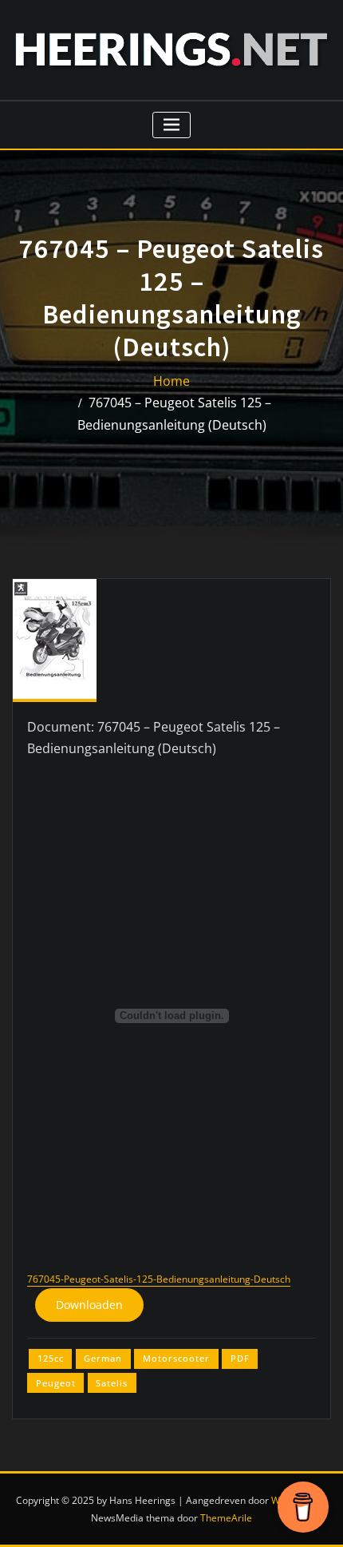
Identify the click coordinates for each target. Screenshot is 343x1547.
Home (171, 381)
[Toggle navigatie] (171, 125)
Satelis (112, 1383)
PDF (240, 1358)
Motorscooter (176, 1358)
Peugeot (56, 1383)
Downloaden (89, 1304)
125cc (50, 1358)
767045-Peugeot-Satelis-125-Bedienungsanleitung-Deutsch (158, 1279)
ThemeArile (226, 1518)
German (103, 1358)
